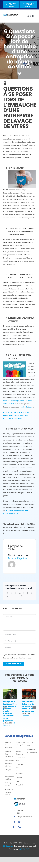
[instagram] (19, 822)
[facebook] (14, 822)
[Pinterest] (32, 593)
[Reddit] (15, 593)
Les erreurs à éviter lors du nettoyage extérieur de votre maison (28, 706)
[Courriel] (22, 596)
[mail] (14, 826)
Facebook (23, 407)
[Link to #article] (19, 73)
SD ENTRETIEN (24, 849)
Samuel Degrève (17, 558)
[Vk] (7, 596)
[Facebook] (7, 593)
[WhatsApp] (23, 593)
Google (30, 407)
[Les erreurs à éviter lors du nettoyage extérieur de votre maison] (29, 690)
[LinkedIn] (20, 593)
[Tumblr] (27, 593)
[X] (11, 593)
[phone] (19, 826)
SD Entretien (8, 846)
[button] (4, 707)
